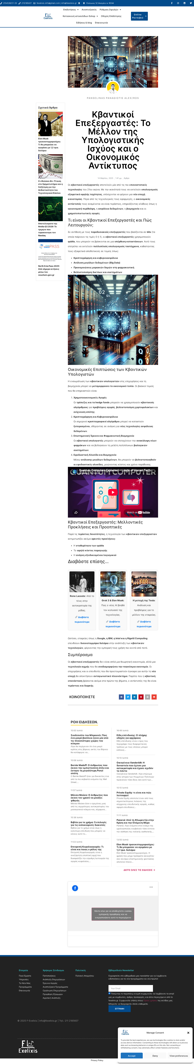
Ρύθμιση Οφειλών (109, 9)
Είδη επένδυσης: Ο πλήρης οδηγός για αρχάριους (132, 736)
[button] (188, 1032)
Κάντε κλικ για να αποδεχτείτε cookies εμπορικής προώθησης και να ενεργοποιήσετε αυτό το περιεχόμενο (113, 914)
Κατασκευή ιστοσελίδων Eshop (79, 16)
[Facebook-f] (172, 3)
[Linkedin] (184, 3)
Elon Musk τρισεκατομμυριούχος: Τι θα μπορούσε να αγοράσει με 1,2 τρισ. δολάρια (135, 847)
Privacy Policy (97, 1060)
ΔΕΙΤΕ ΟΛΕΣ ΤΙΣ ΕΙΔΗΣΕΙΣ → (139, 870)
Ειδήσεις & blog (84, 22)
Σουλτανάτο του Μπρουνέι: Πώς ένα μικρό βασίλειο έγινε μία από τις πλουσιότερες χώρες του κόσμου (89, 739)
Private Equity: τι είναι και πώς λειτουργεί (134, 794)
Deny (155, 1055)
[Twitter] (191, 3)
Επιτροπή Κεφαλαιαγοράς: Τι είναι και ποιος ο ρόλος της (87, 848)
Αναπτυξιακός (89, 9)
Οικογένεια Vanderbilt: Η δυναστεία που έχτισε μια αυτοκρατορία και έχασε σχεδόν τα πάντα (135, 766)
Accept (131, 1055)
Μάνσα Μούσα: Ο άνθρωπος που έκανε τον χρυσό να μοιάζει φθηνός (89, 798)
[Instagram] (178, 3)
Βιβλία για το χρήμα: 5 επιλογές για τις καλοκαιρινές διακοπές (89, 823)
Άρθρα (126, 178)
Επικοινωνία (101, 22)
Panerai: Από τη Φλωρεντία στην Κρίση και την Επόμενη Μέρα (135, 821)
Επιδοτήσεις (69, 9)
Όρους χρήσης (150, 1000)
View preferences (179, 1055)
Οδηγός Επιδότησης (111, 16)
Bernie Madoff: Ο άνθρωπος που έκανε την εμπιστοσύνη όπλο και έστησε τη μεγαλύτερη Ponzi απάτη (90, 769)
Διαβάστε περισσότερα (82, 619)
